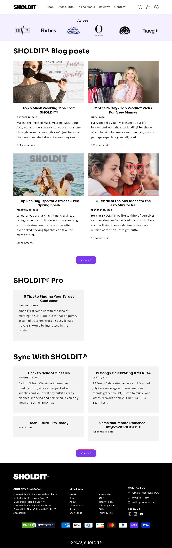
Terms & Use (105, 512)
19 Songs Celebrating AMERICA (123, 373)
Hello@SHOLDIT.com (143, 502)
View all (86, 260)
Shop (72, 498)
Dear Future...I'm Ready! (49, 423)
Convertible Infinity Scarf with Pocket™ (35, 494)
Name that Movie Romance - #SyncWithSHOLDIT (123, 425)
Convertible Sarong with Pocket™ (32, 505)
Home (73, 494)
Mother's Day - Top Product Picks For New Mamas (123, 110)
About (73, 501)
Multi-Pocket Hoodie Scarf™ (29, 501)
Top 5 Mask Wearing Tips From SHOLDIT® (49, 110)
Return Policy (105, 501)
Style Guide (76, 512)
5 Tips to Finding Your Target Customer (49, 298)
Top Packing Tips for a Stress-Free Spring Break (49, 203)
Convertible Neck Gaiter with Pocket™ (34, 509)
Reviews (74, 509)
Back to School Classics (49, 373)
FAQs (101, 509)
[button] (140, 7)
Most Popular (77, 505)
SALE (101, 498)
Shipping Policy (107, 505)
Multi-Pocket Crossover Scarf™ (30, 498)
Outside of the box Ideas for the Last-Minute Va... (123, 203)
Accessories (20, 512)
